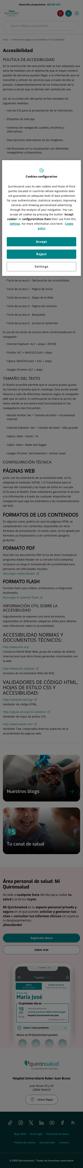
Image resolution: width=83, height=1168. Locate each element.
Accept (41, 242)
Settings (41, 267)
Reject (41, 254)
